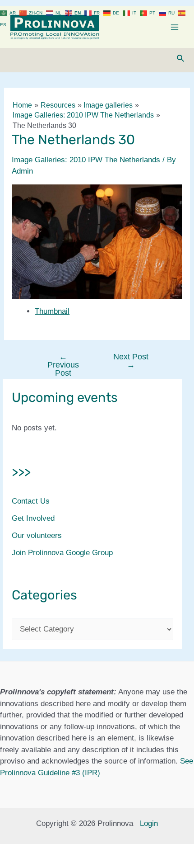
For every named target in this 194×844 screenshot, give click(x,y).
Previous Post (63, 365)
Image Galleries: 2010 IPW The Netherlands (86, 160)
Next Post (130, 361)
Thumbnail (52, 311)
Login (149, 823)
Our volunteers (37, 535)
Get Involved (33, 518)
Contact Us (31, 501)
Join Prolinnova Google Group (62, 552)
